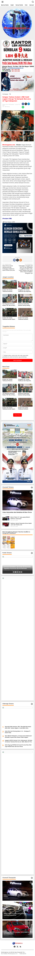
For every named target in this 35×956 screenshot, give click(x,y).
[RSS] (20, 260)
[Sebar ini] (23, 104)
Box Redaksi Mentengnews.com (9, 953)
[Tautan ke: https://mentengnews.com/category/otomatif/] (32, 487)
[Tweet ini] (26, 104)
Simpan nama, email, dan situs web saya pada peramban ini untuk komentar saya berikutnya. (15, 356)
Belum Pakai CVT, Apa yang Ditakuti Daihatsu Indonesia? (20, 517)
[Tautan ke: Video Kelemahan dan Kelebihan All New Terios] (17, 500)
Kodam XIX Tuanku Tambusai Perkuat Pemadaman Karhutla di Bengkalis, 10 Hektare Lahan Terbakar (9, 290)
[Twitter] (17, 260)
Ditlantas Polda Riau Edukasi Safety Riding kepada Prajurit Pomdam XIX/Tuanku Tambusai (25, 304)
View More (17, 415)
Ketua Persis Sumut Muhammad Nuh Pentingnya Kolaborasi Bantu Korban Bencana (8, 267)
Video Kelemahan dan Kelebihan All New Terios (17, 512)
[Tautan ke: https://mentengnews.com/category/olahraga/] (32, 704)
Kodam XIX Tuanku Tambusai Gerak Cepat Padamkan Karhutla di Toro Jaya (8, 318)
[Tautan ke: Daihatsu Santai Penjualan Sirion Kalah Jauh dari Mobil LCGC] (5, 524)
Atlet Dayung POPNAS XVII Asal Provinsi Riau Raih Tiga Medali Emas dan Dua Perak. (18, 745)
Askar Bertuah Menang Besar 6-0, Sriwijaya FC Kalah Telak (17, 731)
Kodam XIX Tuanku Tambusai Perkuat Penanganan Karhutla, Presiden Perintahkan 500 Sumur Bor (25, 318)
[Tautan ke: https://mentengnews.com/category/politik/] (32, 553)
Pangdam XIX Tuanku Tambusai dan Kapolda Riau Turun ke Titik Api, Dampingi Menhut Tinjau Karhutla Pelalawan (24, 290)
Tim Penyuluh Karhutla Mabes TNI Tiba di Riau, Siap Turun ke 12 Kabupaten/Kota (8, 304)
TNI (3, 106)
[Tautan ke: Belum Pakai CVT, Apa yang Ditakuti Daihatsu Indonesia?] (5, 518)
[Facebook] (14, 260)
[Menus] (2, 2)
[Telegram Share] (28, 104)
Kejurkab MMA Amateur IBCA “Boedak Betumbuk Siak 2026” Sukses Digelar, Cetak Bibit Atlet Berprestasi (18, 727)
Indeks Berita (22, 953)
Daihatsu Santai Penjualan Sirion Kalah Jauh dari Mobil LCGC (21, 524)
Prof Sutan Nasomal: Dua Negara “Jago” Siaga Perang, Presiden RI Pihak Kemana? (17, 567)
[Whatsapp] (23, 107)
